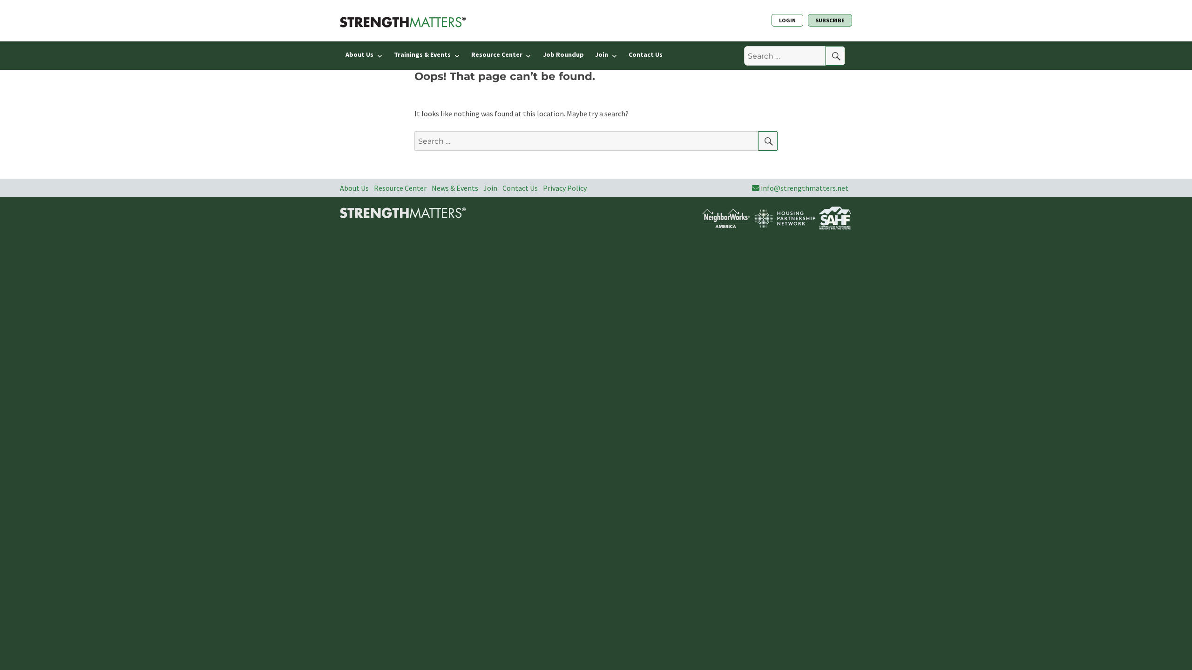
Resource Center (496, 54)
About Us (359, 54)
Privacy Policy (565, 188)
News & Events (455, 188)
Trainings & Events (422, 54)
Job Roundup (563, 54)
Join (601, 54)
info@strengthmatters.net (804, 188)
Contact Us (646, 54)
